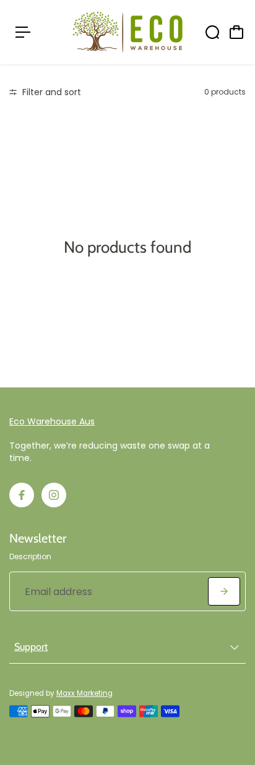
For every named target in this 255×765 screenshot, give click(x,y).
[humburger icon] (23, 32)
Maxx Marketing (84, 693)
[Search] (212, 32)
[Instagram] (53, 495)
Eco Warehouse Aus (52, 421)
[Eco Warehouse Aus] (127, 32)
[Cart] (236, 32)
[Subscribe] (224, 591)
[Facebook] (21, 495)
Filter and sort (50, 92)
